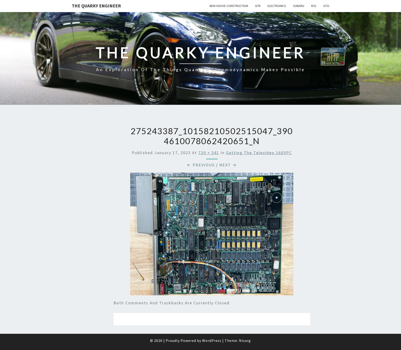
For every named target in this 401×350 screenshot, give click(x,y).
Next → (228, 165)
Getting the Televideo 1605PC (259, 152)
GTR (258, 6)
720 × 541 (208, 152)
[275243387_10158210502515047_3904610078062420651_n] (211, 235)
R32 (313, 6)
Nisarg (245, 340)
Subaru (298, 6)
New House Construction (229, 6)
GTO (326, 6)
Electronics (277, 6)
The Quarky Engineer (96, 6)
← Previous (201, 165)
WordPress (211, 340)
